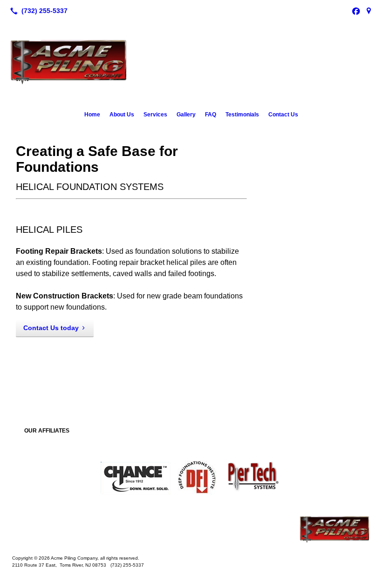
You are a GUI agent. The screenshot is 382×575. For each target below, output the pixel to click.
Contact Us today (51, 327)
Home (92, 114)
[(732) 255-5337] (37, 11)
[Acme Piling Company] (191, 529)
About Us (121, 114)
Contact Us (283, 114)
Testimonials (242, 114)
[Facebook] (355, 11)
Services (155, 114)
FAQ (210, 114)
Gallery (186, 114)
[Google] (368, 11)
